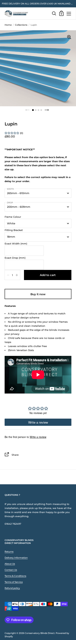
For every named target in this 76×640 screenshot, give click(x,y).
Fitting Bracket (14, 230)
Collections (21, 24)
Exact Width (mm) (16, 243)
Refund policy (12, 588)
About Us (10, 563)
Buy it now (38, 294)
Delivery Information (16, 557)
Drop (10, 202)
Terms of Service (14, 582)
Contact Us (11, 569)
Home (8, 24)
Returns (9, 551)
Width (10, 189)
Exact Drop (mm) (15, 257)
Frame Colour (13, 216)
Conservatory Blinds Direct (40, 633)
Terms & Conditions (15, 576)
